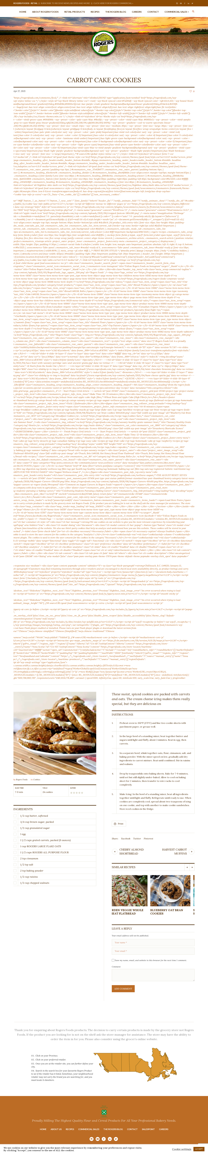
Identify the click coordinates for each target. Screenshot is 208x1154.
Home (43, 1129)
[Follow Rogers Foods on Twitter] (192, 3)
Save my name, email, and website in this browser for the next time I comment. (151, 960)
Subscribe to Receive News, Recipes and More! (65, 3)
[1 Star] (71, 793)
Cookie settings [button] (181, 1149)
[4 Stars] (79, 793)
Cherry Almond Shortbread (131, 851)
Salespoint (148, 1129)
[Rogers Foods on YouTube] (180, 3)
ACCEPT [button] (199, 1149)
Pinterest (148, 838)
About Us (56, 1129)
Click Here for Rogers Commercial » (113, 3)
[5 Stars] (82, 793)
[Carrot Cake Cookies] (54, 733)
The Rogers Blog (113, 1129)
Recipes (70, 1129)
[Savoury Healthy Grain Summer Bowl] (175, 890)
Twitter (137, 838)
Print (120, 823)
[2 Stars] (73, 793)
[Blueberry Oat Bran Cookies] (132, 890)
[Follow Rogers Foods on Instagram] (177, 3)
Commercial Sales (88, 1129)
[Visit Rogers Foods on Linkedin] (188, 3)
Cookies (36, 779)
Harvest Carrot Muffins (174, 851)
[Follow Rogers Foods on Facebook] (184, 3)
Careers (163, 1129)
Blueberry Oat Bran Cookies (128, 911)
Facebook (125, 838)
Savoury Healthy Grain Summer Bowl (174, 911)
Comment (116, 966)
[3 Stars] (76, 793)
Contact (132, 1129)
